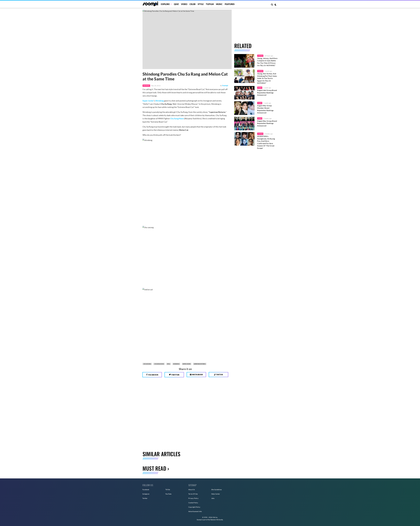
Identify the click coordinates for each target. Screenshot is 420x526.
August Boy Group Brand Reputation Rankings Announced (267, 123)
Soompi (225, 85)
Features (230, 4)
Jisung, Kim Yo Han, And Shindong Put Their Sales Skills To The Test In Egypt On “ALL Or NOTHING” (267, 78)
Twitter (175, 375)
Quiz (176, 4)
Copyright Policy (194, 507)
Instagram (197, 374)
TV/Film (260, 55)
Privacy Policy (193, 498)
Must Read (154, 468)
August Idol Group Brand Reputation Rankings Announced (267, 92)
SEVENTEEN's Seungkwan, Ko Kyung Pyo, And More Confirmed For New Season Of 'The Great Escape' (266, 142)
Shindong (159, 100)
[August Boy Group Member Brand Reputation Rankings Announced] (244, 108)
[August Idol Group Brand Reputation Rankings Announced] (244, 93)
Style (201, 4)
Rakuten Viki (214, 520)
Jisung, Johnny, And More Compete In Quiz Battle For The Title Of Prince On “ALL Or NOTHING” (267, 61)
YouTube (168, 494)
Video (184, 4)
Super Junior (148, 100)
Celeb (192, 4)
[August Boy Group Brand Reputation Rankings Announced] (244, 123)
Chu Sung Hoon (177, 118)
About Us (191, 489)
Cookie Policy (193, 503)
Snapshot (146, 85)
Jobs (212, 498)
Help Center (215, 494)
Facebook (153, 375)
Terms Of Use (193, 494)
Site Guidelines (216, 489)
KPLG (168, 364)
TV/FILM (210, 4)
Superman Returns (200, 364)
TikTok (167, 489)
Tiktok (219, 374)
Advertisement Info (195, 511)
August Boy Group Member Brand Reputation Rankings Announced (265, 109)
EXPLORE (165, 4)
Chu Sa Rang (147, 364)
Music (219, 4)
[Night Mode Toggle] (275, 4)
